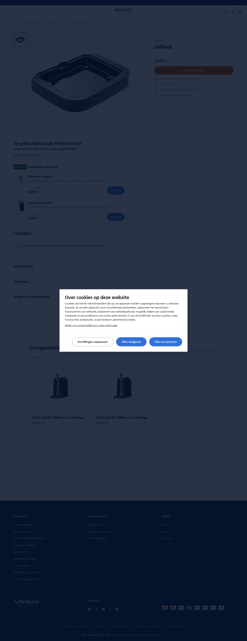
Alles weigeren (131, 341)
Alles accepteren (166, 341)
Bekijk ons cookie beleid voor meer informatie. (91, 325)
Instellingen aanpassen (93, 341)
